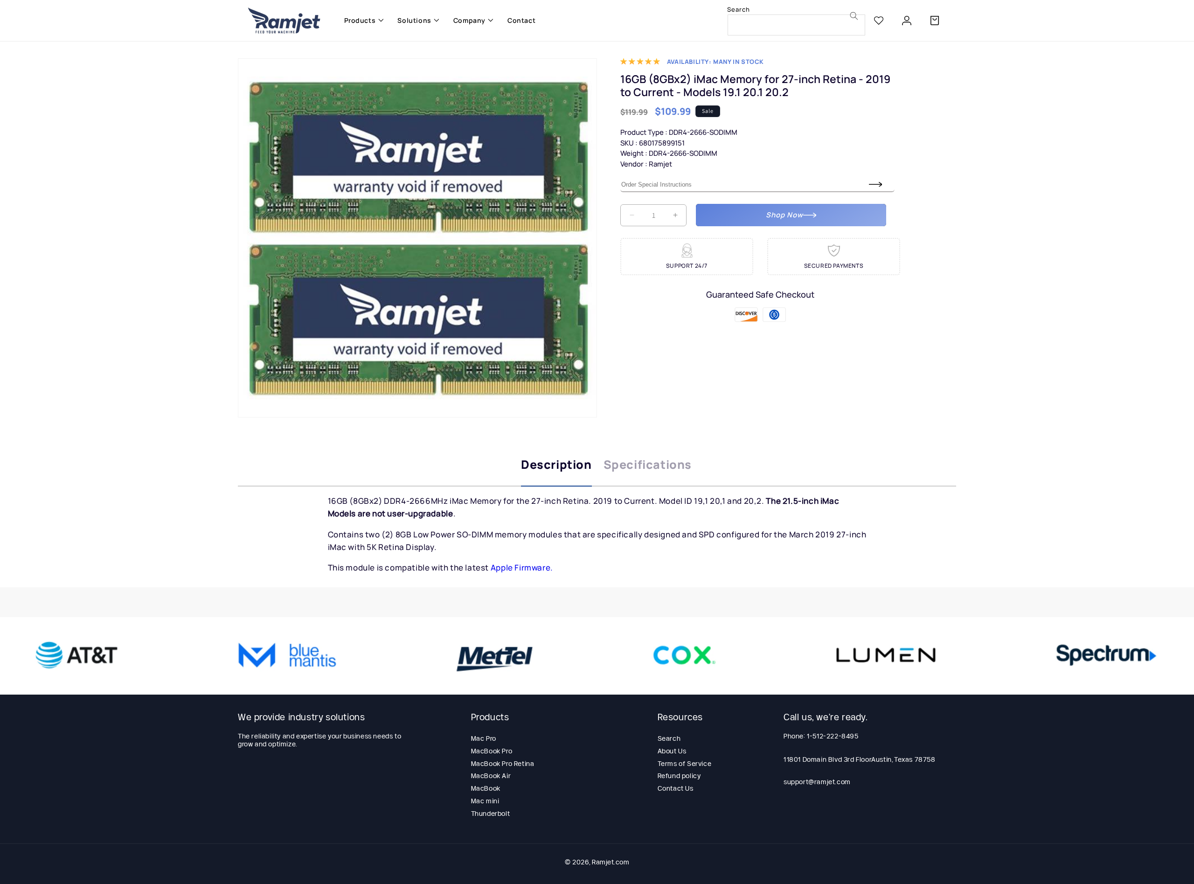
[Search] (854, 16)
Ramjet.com (610, 862)
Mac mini (485, 801)
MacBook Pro (492, 751)
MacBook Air (491, 776)
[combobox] (796, 24)
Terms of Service (685, 763)
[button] (362, 20)
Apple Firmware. (522, 567)
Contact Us (676, 788)
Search (669, 738)
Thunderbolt (490, 813)
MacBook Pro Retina (503, 763)
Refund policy (679, 776)
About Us (672, 751)
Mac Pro (483, 738)
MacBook (485, 788)
